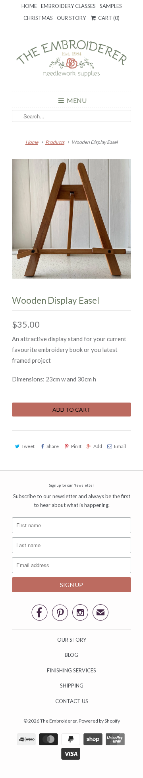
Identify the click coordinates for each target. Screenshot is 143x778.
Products (54, 142)
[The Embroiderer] (71, 61)
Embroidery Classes (68, 6)
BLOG (71, 655)
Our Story (71, 18)
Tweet (28, 446)
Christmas (38, 18)
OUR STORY (71, 640)
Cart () (108, 18)
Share (52, 446)
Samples (111, 6)
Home (29, 6)
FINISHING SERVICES (71, 670)
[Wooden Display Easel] (71, 219)
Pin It (76, 446)
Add (97, 446)
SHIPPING (71, 685)
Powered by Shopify (99, 721)
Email (120, 446)
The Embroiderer (58, 721)
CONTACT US (71, 701)
